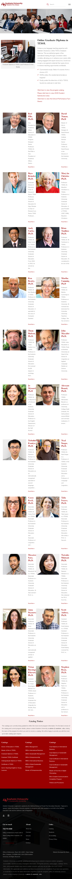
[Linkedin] (12, 818)
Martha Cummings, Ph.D (66, 281)
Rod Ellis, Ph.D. (30, 116)
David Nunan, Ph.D (64, 116)
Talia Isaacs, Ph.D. (64, 500)
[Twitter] (18, 816)
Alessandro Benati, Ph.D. (66, 388)
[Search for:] (56, 4)
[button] (10, 842)
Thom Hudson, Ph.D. (31, 333)
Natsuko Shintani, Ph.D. (65, 558)
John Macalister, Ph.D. (66, 333)
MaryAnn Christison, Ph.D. (66, 176)
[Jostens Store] (8, 815)
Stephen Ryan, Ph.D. (65, 670)
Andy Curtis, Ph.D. (31, 231)
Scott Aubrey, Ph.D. (65, 613)
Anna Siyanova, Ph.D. (32, 613)
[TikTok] (6, 818)
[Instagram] (3, 818)
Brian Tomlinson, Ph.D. (66, 231)
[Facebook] (15, 816)
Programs (10, 12)
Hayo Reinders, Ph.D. (32, 176)
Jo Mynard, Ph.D (32, 388)
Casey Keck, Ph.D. (31, 500)
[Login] (4, 815)
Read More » (31, 167)
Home (3, 12)
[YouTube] (9, 818)
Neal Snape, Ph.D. (64, 443)
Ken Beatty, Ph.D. (31, 281)
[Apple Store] (12, 816)
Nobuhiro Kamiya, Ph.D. (32, 443)
